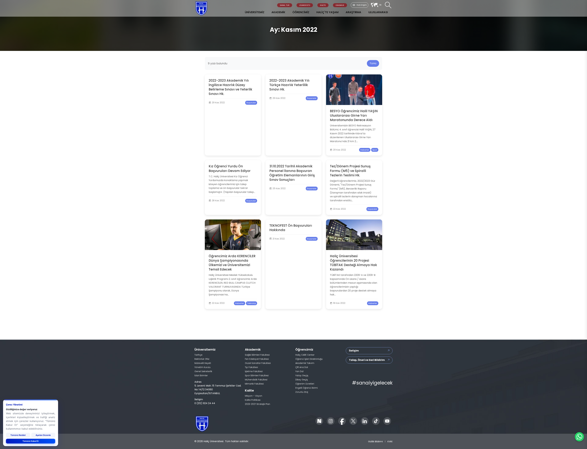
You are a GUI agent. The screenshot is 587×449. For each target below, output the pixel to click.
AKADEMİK (278, 12)
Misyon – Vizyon (253, 395)
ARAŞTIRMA (353, 12)
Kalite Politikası (252, 399)
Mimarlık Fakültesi (254, 383)
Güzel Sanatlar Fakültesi (258, 363)
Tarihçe (198, 354)
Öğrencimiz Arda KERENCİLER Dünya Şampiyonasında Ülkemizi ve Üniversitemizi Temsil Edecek (232, 263)
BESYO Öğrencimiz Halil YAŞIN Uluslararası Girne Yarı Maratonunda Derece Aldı (354, 115)
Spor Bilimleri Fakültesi (257, 375)
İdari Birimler (201, 375)
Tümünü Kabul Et (30, 441)
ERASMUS (340, 5)
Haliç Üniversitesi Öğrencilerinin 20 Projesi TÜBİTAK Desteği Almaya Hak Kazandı (353, 263)
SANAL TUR (285, 5)
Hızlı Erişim (362, 5)
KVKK (390, 441)
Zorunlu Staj (301, 392)
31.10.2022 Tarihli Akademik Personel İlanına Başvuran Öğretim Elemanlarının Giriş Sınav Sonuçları (292, 173)
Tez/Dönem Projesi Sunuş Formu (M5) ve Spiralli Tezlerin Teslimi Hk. (350, 170)
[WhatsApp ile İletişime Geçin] (579, 436)
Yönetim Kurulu (202, 367)
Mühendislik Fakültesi (256, 379)
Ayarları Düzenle (43, 435)
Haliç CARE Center (304, 354)
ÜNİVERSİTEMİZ (254, 12)
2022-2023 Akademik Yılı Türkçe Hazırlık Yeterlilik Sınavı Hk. (289, 85)
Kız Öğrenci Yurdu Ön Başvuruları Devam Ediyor (230, 168)
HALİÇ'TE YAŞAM (327, 12)
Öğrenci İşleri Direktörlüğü (309, 359)
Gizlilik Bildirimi (375, 441)
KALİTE (323, 5)
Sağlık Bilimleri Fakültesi (257, 354)
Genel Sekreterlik (203, 371)
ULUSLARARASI (378, 12)
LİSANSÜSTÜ (304, 5)
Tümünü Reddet (18, 435)
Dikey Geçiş (301, 379)
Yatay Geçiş (301, 375)
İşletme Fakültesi (254, 371)
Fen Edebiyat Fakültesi (257, 359)
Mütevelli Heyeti (202, 363)
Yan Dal (299, 371)
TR (380, 5)
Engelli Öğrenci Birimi (306, 387)
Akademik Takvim (304, 363)
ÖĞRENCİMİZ (300, 12)
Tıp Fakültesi (251, 367)
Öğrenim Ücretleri (304, 383)
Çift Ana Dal (301, 367)
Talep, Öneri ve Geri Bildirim (367, 360)
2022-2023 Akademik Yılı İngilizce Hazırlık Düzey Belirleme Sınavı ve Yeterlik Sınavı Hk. (230, 87)
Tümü (373, 63)
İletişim (354, 350)
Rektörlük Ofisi (201, 359)
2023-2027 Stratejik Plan (257, 404)
